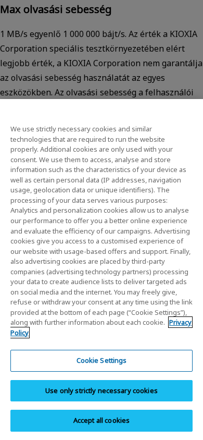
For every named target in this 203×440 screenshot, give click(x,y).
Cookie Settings (102, 360)
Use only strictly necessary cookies (101, 390)
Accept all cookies (101, 420)
